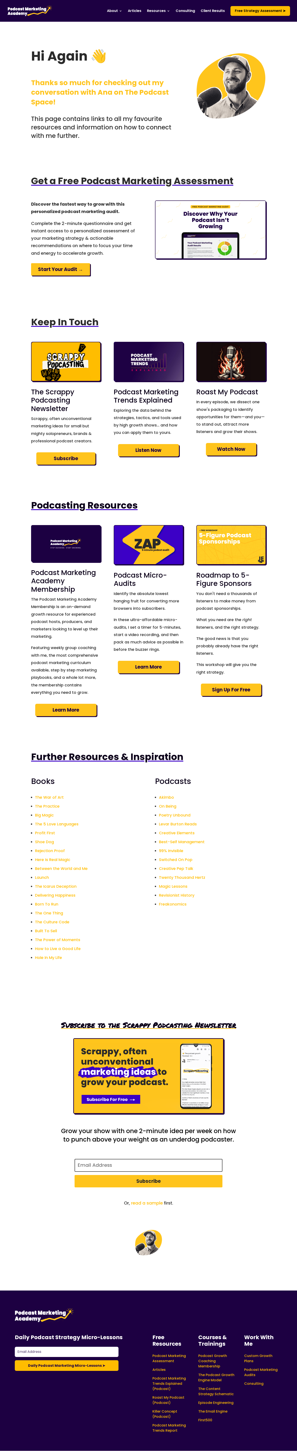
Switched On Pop (175, 859)
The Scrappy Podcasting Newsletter (52, 400)
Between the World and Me (61, 868)
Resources (156, 11)
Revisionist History (176, 895)
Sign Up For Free (231, 689)
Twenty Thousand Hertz (182, 877)
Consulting (185, 11)
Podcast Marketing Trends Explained (146, 396)
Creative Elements (177, 833)
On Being (167, 806)
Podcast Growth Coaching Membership (212, 1361)
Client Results (213, 11)
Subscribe (66, 458)
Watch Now (231, 449)
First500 (205, 1420)
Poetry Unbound (174, 815)
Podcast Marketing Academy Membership (63, 581)
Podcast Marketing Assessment (169, 1358)
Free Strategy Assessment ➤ (260, 10)
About (112, 11)
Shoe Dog (44, 841)
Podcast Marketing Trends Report (169, 1428)
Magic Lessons (173, 886)
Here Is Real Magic (52, 859)
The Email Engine (212, 1411)
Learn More (66, 710)
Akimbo (166, 797)
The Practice (47, 806)
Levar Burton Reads (178, 824)
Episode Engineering (216, 1402)
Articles (134, 11)
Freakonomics (173, 904)
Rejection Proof (50, 850)
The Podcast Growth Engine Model (216, 1377)
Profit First (45, 833)
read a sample (147, 1203)
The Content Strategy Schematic (216, 1391)
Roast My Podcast (227, 392)
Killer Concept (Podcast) (164, 1414)
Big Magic (44, 815)
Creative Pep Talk (176, 868)
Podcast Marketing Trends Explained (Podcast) (169, 1383)
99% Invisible (171, 850)
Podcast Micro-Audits (140, 579)
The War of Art (49, 797)
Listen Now (148, 450)
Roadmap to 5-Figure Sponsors (224, 579)
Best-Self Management (182, 841)
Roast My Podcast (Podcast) (168, 1400)
